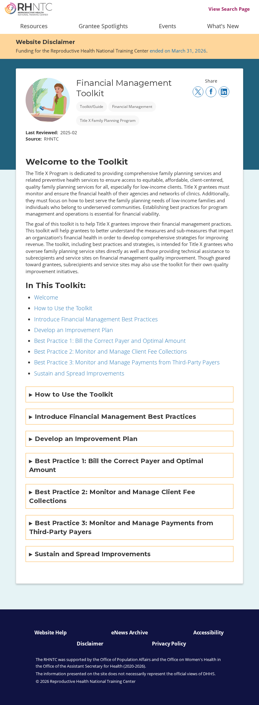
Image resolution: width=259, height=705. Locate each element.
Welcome (46, 297)
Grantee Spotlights (103, 26)
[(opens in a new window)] (198, 91)
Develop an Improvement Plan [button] (86, 439)
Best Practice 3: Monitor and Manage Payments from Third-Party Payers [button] (121, 527)
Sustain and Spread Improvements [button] (93, 554)
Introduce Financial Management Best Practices (96, 319)
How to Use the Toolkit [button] (74, 394)
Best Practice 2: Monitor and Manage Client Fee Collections (110, 351)
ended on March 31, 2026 (178, 50)
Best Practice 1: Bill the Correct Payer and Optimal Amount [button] (116, 465)
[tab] (129, 394)
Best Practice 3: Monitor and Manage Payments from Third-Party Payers (127, 362)
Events (167, 26)
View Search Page (229, 9)
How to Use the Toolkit (63, 308)
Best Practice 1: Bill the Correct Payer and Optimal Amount (110, 340)
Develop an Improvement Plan (73, 330)
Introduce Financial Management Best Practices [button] (115, 416)
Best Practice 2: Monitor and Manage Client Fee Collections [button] (112, 496)
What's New (223, 26)
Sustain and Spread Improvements (79, 373)
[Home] (28, 9)
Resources (34, 26)
